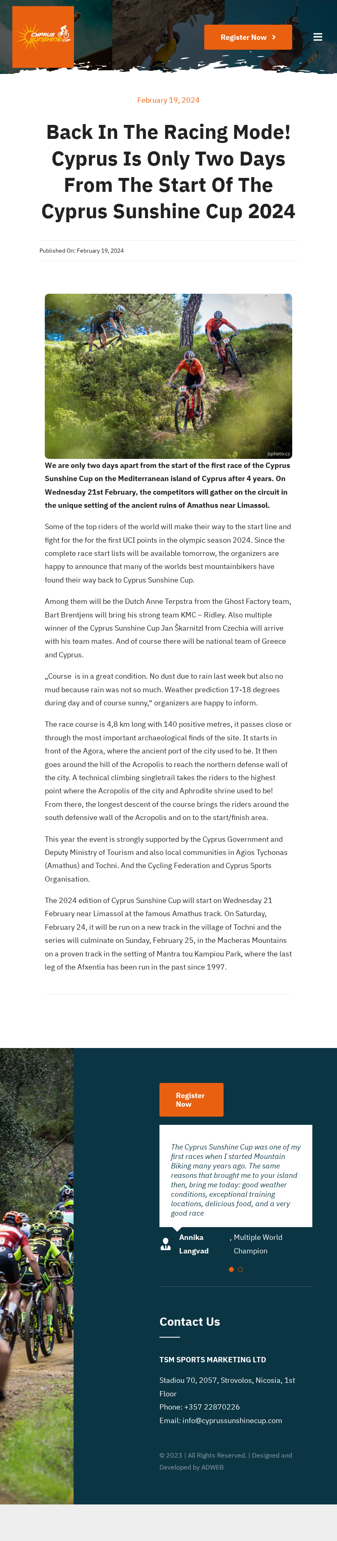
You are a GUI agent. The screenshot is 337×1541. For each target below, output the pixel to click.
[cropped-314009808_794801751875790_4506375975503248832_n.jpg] (43, 9)
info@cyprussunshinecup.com (232, 1420)
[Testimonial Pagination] (231, 1269)
